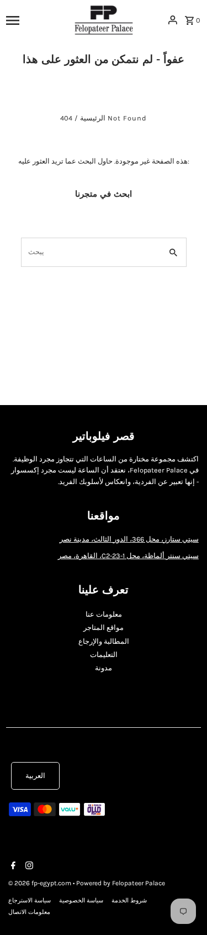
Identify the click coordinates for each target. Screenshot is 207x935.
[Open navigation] (36, 20)
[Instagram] (28, 866)
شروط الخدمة (129, 900)
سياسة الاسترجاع (29, 900)
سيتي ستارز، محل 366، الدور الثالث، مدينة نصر (129, 539)
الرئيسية (92, 118)
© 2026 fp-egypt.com (40, 883)
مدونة (103, 668)
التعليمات (104, 654)
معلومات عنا (104, 614)
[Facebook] (11, 866)
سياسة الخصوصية (81, 900)
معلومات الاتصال (29, 912)
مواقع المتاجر (103, 627)
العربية (35, 775)
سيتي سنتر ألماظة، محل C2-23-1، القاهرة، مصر (128, 555)
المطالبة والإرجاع (103, 641)
